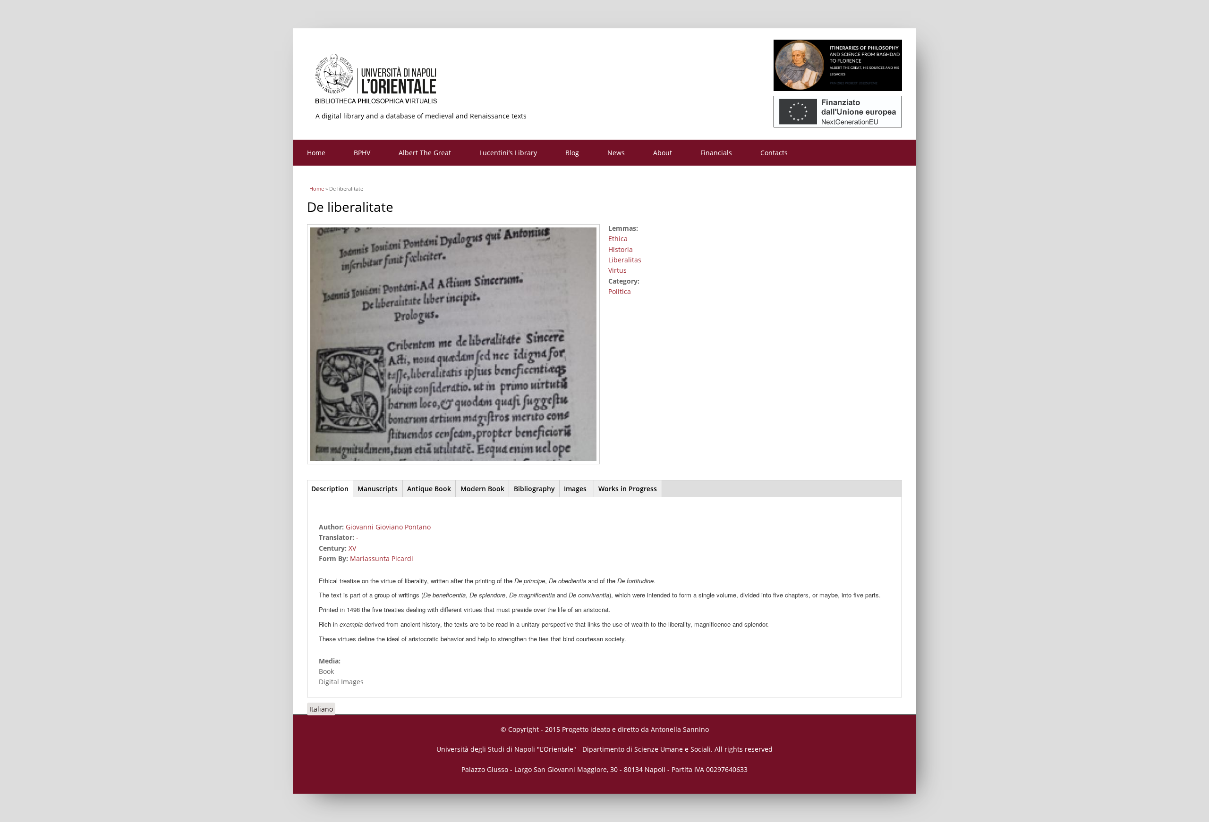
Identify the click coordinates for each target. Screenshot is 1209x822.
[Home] (604, 82)
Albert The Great (425, 152)
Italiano (321, 709)
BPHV (362, 152)
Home (316, 152)
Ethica (618, 238)
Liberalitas (624, 259)
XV (352, 548)
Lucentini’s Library (508, 152)
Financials (716, 152)
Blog (572, 152)
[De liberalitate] (456, 465)
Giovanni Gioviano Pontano (388, 526)
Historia (620, 249)
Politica (619, 291)
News (616, 152)
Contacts (774, 152)
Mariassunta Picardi (381, 558)
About (662, 152)
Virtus (617, 270)
